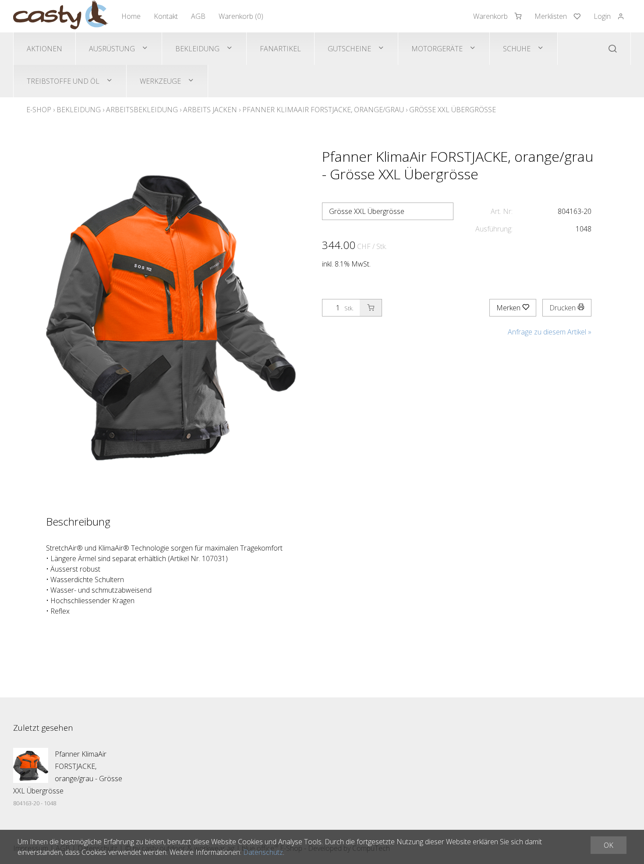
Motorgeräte (437, 48)
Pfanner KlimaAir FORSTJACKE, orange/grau (323, 109)
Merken (509, 308)
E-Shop (38, 109)
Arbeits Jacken (210, 109)
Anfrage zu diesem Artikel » (549, 332)
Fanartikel (280, 48)
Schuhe (517, 48)
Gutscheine (349, 48)
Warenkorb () (241, 16)
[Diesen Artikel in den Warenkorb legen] (371, 307)
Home (131, 16)
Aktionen (44, 48)
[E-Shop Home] (60, 16)
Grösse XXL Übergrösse (452, 109)
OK (608, 845)
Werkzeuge (160, 81)
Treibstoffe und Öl (63, 81)
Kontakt (166, 16)
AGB (198, 16)
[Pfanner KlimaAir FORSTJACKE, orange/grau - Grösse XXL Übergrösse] (30, 765)
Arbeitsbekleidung (142, 109)
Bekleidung (197, 48)
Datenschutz (263, 852)
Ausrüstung (112, 48)
